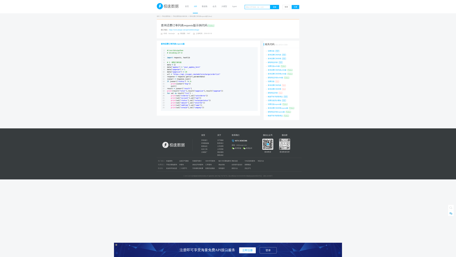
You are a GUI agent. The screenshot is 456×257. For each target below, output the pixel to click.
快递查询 (169, 161)
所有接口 (204, 140)
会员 (214, 6)
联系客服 (238, 148)
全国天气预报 (184, 161)
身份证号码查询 (197, 165)
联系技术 (249, 148)
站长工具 (204, 149)
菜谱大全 (235, 168)
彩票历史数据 (210, 168)
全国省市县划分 (237, 165)
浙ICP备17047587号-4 (221, 176)
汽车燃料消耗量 (197, 168)
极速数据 (168, 6)
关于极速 (220, 140)
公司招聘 (220, 146)
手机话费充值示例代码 (180, 16)
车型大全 (261, 161)
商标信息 (235, 161)
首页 (187, 6)
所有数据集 (205, 143)
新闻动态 (204, 146)
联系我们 (220, 143)
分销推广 (204, 152)
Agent (234, 6)
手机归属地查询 (171, 165)
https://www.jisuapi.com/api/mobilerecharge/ (184, 30)
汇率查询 (208, 165)
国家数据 (248, 165)
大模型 (224, 6)
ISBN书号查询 (210, 161)
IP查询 (181, 165)
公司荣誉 (220, 149)
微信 (451, 213)
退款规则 (220, 152)
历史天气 (248, 168)
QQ (451, 207)
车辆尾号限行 (197, 161)
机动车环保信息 (171, 168)
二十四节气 (183, 168)
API (195, 6)
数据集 (205, 6)
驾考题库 (221, 168)
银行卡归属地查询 (224, 161)
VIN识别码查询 (250, 161)
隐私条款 (220, 155)
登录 (286, 7)
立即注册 (247, 250)
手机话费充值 (166, 16)
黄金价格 (221, 165)
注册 (295, 7)
